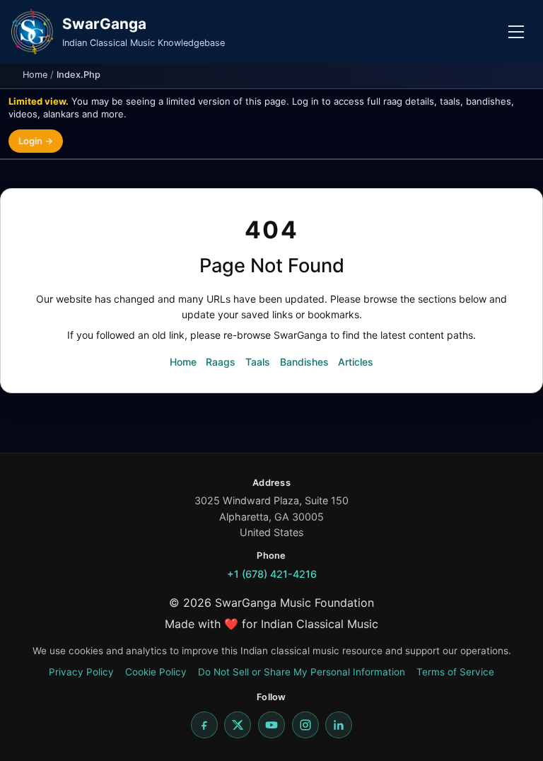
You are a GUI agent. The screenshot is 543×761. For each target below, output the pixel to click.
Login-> (35, 140)
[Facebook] (204, 724)
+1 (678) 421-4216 (272, 574)
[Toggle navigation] (516, 31)
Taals (257, 362)
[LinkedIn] (338, 724)
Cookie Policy (156, 672)
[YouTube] (271, 724)
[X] (237, 724)
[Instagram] (305, 724)
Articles (355, 362)
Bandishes (304, 362)
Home (35, 74)
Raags (220, 362)
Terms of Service (455, 672)
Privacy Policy (81, 672)
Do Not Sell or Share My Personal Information (301, 672)
